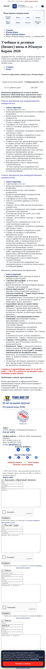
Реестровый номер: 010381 (14, 407)
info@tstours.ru (15, 445)
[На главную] (36, 6)
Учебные (10, 67)
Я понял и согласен (23, 664)
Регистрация (33, 462)
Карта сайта (8, 477)
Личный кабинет (14, 462)
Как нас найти (9, 432)
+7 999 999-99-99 (42, 6)
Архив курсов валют (31, 1)
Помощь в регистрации (23, 464)
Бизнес (9, 69)
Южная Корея (12, 32)
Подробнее (34, 659)
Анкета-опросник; (13, 108)
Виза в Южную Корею (15, 34)
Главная (9, 30)
